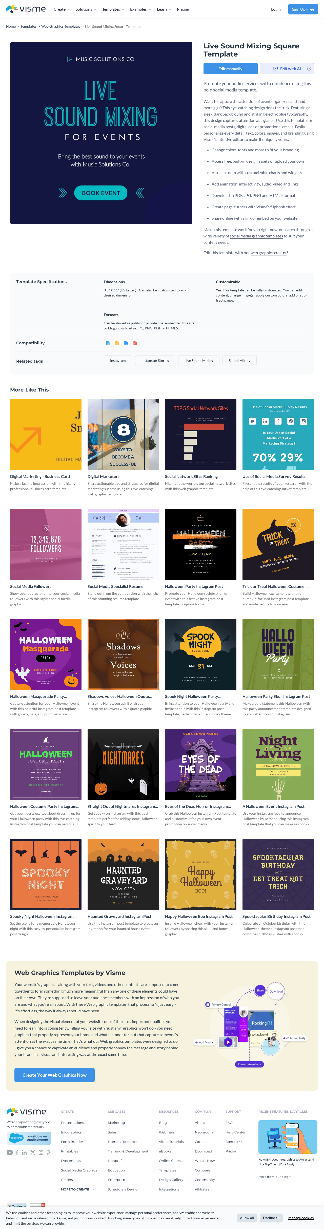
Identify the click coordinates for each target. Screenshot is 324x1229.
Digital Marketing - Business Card (40, 476)
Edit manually (230, 68)
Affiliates (202, 1189)
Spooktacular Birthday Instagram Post (276, 916)
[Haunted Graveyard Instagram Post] (123, 874)
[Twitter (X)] (32, 1152)
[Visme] (26, 9)
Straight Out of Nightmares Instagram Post (121, 806)
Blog (163, 1123)
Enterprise (116, 1180)
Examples (138, 9)
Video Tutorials (171, 1142)
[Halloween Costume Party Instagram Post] (46, 764)
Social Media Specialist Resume (116, 586)
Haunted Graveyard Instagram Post (119, 916)
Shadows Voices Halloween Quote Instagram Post (118, 696)
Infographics (71, 1132)
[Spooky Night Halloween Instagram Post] (46, 874)
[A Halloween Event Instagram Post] (278, 764)
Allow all (247, 1218)
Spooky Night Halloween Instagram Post (41, 916)
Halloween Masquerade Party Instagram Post (37, 696)
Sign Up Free (303, 9)
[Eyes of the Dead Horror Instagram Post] (200, 764)
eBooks (165, 1151)
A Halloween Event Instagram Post (273, 806)
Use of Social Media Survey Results (274, 476)
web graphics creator (269, 252)
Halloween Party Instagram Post (194, 586)
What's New (205, 1161)
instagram (118, 360)
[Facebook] (17, 1152)
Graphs (67, 1180)
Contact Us (234, 1142)
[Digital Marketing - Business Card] (46, 434)
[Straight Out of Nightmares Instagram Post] (123, 764)
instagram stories (155, 360)
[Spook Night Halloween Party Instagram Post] (200, 654)
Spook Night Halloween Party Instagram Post (191, 696)
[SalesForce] (29, 1138)
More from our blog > (274, 1177)
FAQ (229, 1123)
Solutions (84, 9)
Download (203, 1151)
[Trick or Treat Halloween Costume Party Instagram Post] (278, 544)
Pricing (183, 9)
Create (60, 9)
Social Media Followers (30, 586)
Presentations (72, 1123)
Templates (111, 9)
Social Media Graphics (79, 1170)
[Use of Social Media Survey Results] (278, 434)
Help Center (236, 1132)
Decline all (271, 1218)
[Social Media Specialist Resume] (123, 544)
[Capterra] (18, 1205)
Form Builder (72, 1142)
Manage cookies (301, 1218)
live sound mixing (199, 360)
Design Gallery (171, 1180)
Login (276, 9)
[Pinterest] (48, 1152)
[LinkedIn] (24, 1152)
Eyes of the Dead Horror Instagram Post (196, 806)
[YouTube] (10, 1152)
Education (116, 1170)
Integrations (169, 1189)
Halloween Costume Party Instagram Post (43, 806)
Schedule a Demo (122, 1189)
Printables (69, 1151)
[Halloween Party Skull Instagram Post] (278, 654)
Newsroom (204, 1132)
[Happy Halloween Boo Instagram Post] (200, 874)
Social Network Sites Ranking (191, 476)
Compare (202, 1170)
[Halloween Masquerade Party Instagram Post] (46, 654)
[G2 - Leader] (37, 1205)
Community (205, 1180)
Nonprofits (116, 1161)
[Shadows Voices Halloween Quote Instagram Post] (123, 654)
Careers (201, 1142)
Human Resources (123, 1142)
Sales (112, 1132)
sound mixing (239, 360)
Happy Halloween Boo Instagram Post (199, 916)
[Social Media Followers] (46, 544)
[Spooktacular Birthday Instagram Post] (278, 874)
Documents (70, 1161)
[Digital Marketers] (123, 434)
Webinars (167, 1132)
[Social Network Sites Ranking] (200, 434)
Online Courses (171, 1161)
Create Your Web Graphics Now (55, 1075)
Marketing (116, 1123)
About (200, 1123)
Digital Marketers (103, 476)
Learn (162, 9)
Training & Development (128, 1151)
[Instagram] (41, 1152)
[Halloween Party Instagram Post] (200, 544)
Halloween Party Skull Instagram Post (276, 696)
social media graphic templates (256, 235)
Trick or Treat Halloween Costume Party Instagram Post (273, 586)
